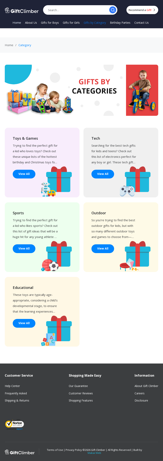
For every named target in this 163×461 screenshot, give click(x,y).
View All (24, 174)
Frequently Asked (16, 393)
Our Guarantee (78, 386)
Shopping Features (81, 400)
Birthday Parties (120, 22)
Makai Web (94, 453)
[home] (22, 10)
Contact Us (141, 22)
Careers (140, 393)
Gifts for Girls (71, 22)
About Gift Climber (146, 386)
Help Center (12, 386)
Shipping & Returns (17, 400)
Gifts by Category (95, 22)
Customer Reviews (81, 393)
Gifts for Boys (50, 22)
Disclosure (141, 400)
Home (17, 22)
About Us (31, 22)
